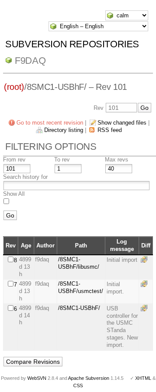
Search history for (25, 177)
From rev (14, 159)
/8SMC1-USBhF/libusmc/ (78, 263)
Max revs (116, 159)
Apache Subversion (88, 378)
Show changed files (122, 122)
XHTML (143, 378)
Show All (14, 194)
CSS (78, 385)
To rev (62, 159)
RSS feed (110, 130)
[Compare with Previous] (145, 259)
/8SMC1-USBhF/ (79, 308)
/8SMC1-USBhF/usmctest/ (80, 287)
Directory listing (63, 130)
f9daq (30, 60)
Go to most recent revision (49, 122)
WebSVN (36, 378)
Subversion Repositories (72, 44)
